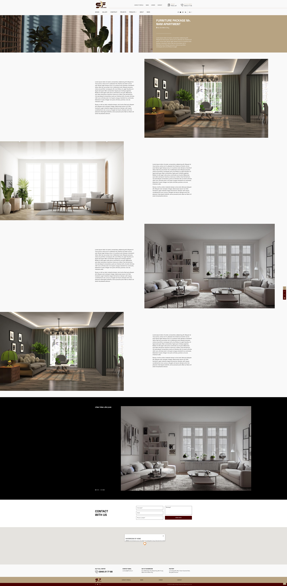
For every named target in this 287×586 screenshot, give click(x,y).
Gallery (104, 12)
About (142, 12)
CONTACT (160, 5)
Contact (179, 580)
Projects (123, 12)
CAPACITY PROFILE (138, 5)
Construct (113, 12)
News (148, 12)
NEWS (147, 5)
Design (97, 12)
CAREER (153, 5)
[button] (145, 543)
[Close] (163, 536)
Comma (190, 584)
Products (132, 12)
